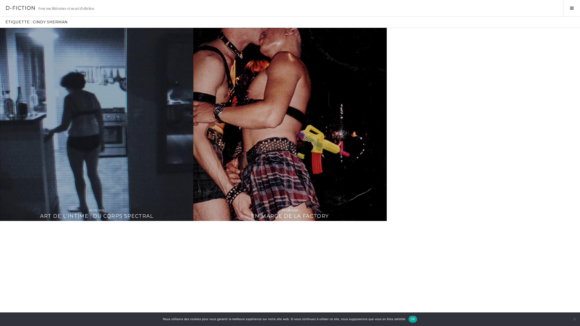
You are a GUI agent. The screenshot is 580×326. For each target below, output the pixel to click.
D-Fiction (20, 8)
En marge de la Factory (290, 216)
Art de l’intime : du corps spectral (96, 216)
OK (413, 319)
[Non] (574, 319)
